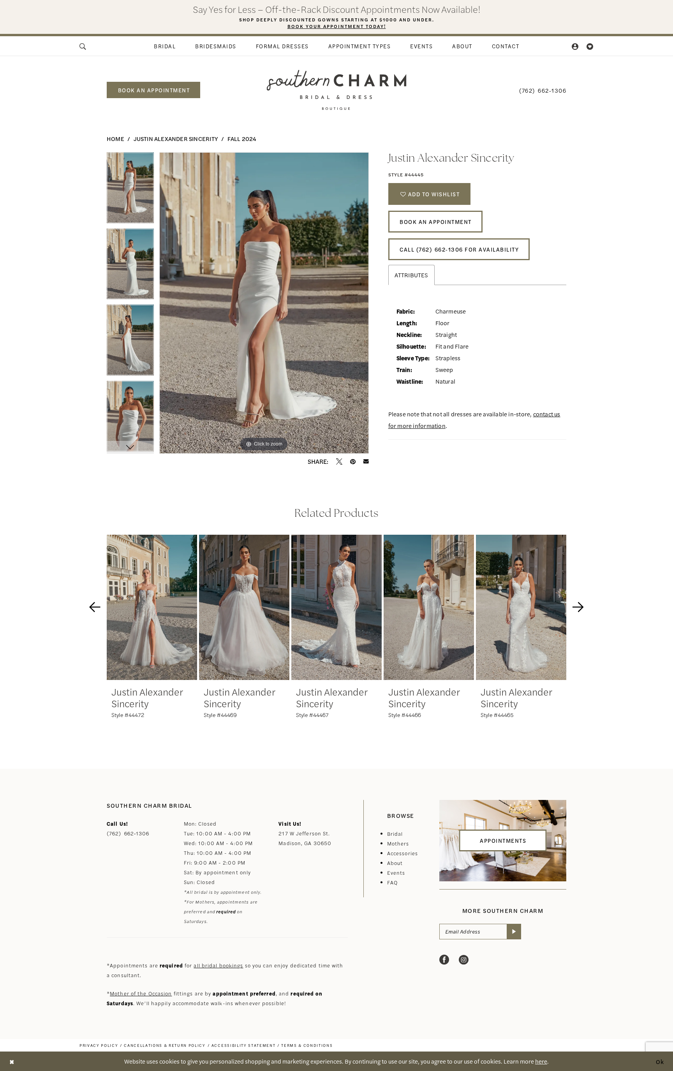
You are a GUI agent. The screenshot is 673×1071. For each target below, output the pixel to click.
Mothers (398, 843)
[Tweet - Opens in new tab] (339, 461)
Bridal (395, 833)
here (541, 1061)
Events (396, 872)
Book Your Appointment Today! (336, 26)
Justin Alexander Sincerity (176, 138)
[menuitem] (83, 46)
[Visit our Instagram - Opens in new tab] (464, 960)
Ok (660, 1061)
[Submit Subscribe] (514, 931)
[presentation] (152, 607)
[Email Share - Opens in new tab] (366, 461)
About (395, 863)
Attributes (411, 275)
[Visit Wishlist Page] (590, 46)
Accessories (402, 853)
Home (115, 138)
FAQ (392, 882)
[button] (575, 46)
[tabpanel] (130, 190)
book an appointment (154, 90)
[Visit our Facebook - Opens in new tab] (444, 960)
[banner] (337, 90)
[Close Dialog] (12, 1061)
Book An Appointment (436, 221)
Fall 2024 (242, 138)
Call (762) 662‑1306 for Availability (459, 249)
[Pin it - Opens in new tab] (353, 461)
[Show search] (83, 46)
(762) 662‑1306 (128, 833)
